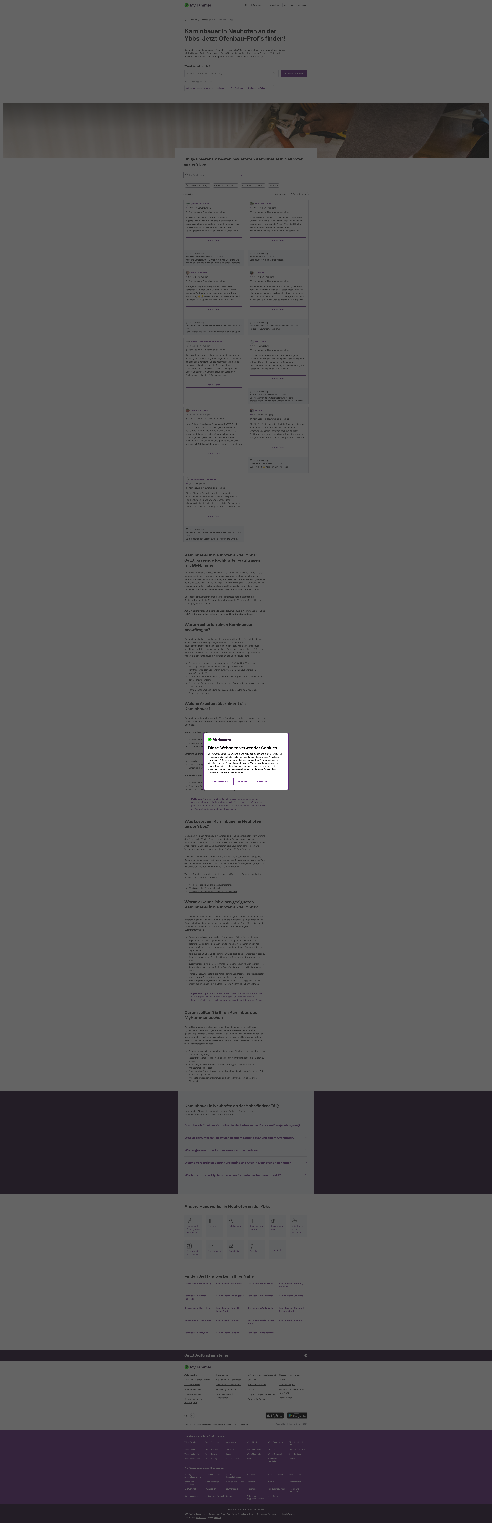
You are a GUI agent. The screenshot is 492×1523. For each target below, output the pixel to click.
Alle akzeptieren (220, 781)
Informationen (240, 766)
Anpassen (262, 781)
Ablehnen (242, 781)
